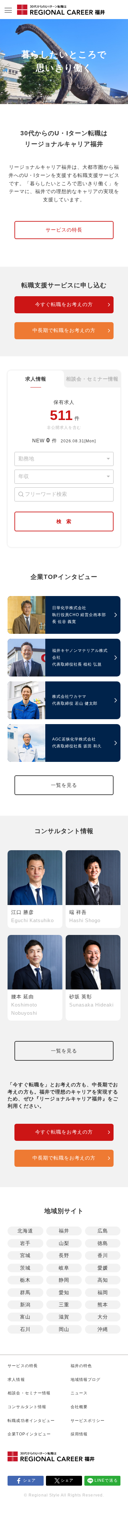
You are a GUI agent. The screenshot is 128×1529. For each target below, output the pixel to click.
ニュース (79, 1393)
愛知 (64, 1292)
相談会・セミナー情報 (92, 379)
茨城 (25, 1268)
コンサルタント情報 (27, 1407)
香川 (102, 1255)
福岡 (102, 1292)
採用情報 (79, 1434)
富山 (25, 1316)
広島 (102, 1230)
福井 (64, 1230)
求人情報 (35, 379)
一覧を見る (64, 785)
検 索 (63, 521)
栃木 (25, 1280)
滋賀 (64, 1316)
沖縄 (102, 1329)
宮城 (25, 1255)
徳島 (102, 1243)
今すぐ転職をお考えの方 (64, 304)
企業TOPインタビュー (29, 1434)
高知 (102, 1280)
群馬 (25, 1292)
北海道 (25, 1230)
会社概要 (79, 1407)
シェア (29, 1480)
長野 (64, 1255)
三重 (64, 1304)
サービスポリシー (88, 1420)
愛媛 (102, 1268)
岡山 (64, 1329)
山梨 (64, 1243)
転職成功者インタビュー (31, 1420)
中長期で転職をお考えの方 (64, 330)
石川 (25, 1329)
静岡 (64, 1280)
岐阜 (64, 1268)
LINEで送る (106, 1480)
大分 (102, 1316)
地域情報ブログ (85, 1379)
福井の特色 (81, 1365)
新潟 (25, 1304)
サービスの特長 (64, 230)
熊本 (102, 1304)
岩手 (25, 1243)
